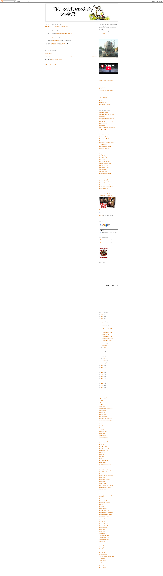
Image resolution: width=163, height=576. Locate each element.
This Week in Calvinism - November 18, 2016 (108, 331)
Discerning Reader (103, 140)
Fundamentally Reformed (105, 468)
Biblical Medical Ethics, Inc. (105, 420)
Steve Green (102, 531)
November (104, 325)
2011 (102, 374)
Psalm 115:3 (102, 504)
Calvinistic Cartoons (104, 422)
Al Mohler (101, 404)
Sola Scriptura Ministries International (108, 184)
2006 (102, 385)
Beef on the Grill (103, 416)
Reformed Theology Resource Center (107, 179)
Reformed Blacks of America (105, 514)
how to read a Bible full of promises (64, 33)
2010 (102, 376)
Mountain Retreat (103, 171)
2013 (102, 370)
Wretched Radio (103, 568)
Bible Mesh (102, 125)
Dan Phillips (102, 445)
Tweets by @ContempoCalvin (106, 80)
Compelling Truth (103, 437)
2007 (102, 383)
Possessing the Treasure (104, 500)
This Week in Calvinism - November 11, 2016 (108, 335)
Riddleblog (102, 518)
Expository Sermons (104, 148)
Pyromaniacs (102, 506)
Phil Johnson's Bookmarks (105, 173)
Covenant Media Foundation (106, 439)
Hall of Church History (104, 161)
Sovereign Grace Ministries (105, 524)
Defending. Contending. (104, 448)
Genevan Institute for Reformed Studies (108, 152)
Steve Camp (102, 529)
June (103, 352)
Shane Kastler (102, 522)
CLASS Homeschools (104, 135)
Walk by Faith (102, 560)
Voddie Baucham (103, 554)
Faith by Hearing (103, 462)
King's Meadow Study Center (106, 485)
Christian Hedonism (103, 133)
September (105, 345)
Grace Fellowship (103, 472)
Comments (104, 242)
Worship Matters (103, 566)
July (103, 349)
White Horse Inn (103, 564)
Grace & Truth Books (104, 157)
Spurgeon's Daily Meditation (106, 90)
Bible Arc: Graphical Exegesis (106, 121)
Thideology (102, 541)
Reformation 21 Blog (104, 510)
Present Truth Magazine (104, 502)
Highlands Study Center (104, 479)
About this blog (103, 33)
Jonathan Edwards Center (105, 163)
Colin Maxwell (102, 435)
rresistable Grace (103, 102)
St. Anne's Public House (104, 525)
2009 (102, 378)
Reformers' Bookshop (104, 181)
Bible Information (103, 123)
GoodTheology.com (103, 156)
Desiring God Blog (103, 450)
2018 (102, 316)
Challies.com (102, 424)
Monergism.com (103, 169)
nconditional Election (104, 99)
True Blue (101, 549)
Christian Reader (103, 431)
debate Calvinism (65, 30)
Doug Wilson (102, 452)
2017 (102, 319)
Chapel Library (102, 426)
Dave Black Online (103, 446)
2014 (102, 367)
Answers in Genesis (103, 112)
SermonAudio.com (103, 182)
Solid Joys (101, 88)
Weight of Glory (103, 562)
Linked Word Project (104, 167)
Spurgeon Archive (103, 188)
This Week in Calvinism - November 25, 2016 (108, 327)
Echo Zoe (101, 458)
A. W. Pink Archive (103, 400)
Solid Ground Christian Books (106, 186)
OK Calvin (101, 497)
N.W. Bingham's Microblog (105, 495)
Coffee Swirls (102, 433)
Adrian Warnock (103, 402)
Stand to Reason (103, 527)
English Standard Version (105, 146)
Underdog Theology (104, 552)
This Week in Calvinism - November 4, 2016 (108, 339)
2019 (102, 314)
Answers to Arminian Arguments (106, 114)
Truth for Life (102, 550)
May (103, 354)
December (104, 323)
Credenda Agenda (103, 443)
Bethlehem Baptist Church (105, 418)
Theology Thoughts (103, 539)
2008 (102, 381)
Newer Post (47, 56)
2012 (102, 372)
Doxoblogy (102, 456)
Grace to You (102, 473)
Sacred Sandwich (103, 520)
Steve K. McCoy (103, 533)
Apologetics (102, 116)
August (104, 347)
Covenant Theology (104, 441)
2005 (102, 387)
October (104, 343)
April (103, 356)
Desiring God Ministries (104, 138)
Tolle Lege (101, 547)
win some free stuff (56, 40)
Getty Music (102, 154)
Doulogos (101, 454)
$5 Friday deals (51, 37)
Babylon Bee (102, 412)
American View (102, 410)
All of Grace (102, 406)
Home (71, 56)
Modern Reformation (104, 491)
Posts (102, 240)
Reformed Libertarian (104, 516)
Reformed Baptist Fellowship (106, 512)
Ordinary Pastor (102, 498)
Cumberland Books (103, 137)
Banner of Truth (103, 414)
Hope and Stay (102, 481)
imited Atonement (103, 101)
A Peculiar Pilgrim (103, 395)
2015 (102, 365)
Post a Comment (48, 53)
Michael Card (102, 489)
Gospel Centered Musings (105, 470)
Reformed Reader (103, 177)
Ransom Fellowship (103, 508)
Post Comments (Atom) (56, 59)
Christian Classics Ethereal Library (107, 131)
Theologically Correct (104, 537)
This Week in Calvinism (56, 44)
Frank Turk (101, 466)
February (104, 360)
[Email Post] (67, 43)
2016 (102, 321)
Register (101, 215)
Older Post (94, 56)
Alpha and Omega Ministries (105, 408)
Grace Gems (102, 87)
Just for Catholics (103, 483)
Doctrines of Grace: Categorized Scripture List (106, 143)
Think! (100, 543)
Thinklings (101, 545)
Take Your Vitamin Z (104, 535)
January (104, 363)
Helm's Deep (102, 477)
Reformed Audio (103, 175)
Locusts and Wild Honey (105, 487)
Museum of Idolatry (103, 493)
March (104, 358)
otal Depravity (103, 97)
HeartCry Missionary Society (106, 475)
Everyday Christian (103, 460)
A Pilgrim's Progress (103, 397)
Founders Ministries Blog (105, 464)
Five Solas (101, 150)
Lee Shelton (54, 43)
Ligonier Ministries (103, 165)
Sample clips (102, 209)
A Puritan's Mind (103, 399)
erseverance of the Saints (105, 104)
